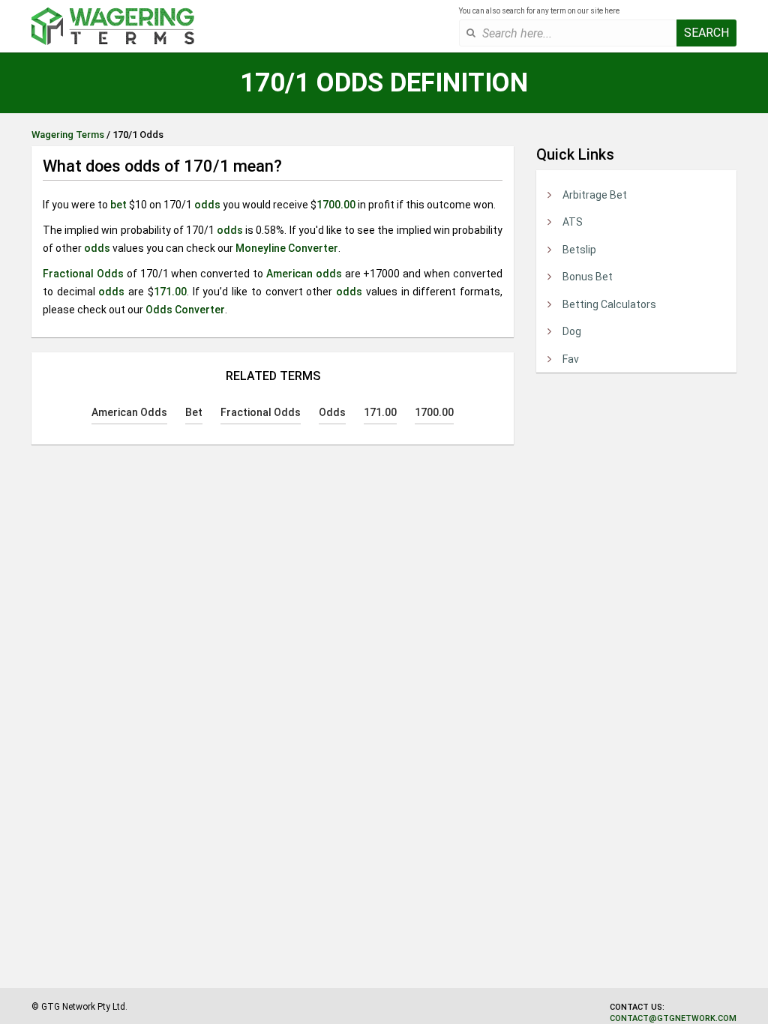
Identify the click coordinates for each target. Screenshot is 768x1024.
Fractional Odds (83, 274)
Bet (193, 412)
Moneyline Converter (287, 248)
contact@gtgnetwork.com (673, 1018)
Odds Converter (185, 310)
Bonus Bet (587, 277)
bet (118, 205)
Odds (332, 412)
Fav (570, 359)
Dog (571, 331)
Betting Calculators (609, 304)
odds (207, 205)
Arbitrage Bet (594, 195)
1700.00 (336, 205)
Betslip (579, 250)
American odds (304, 274)
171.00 (170, 292)
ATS (572, 222)
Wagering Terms (68, 134)
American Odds (129, 412)
